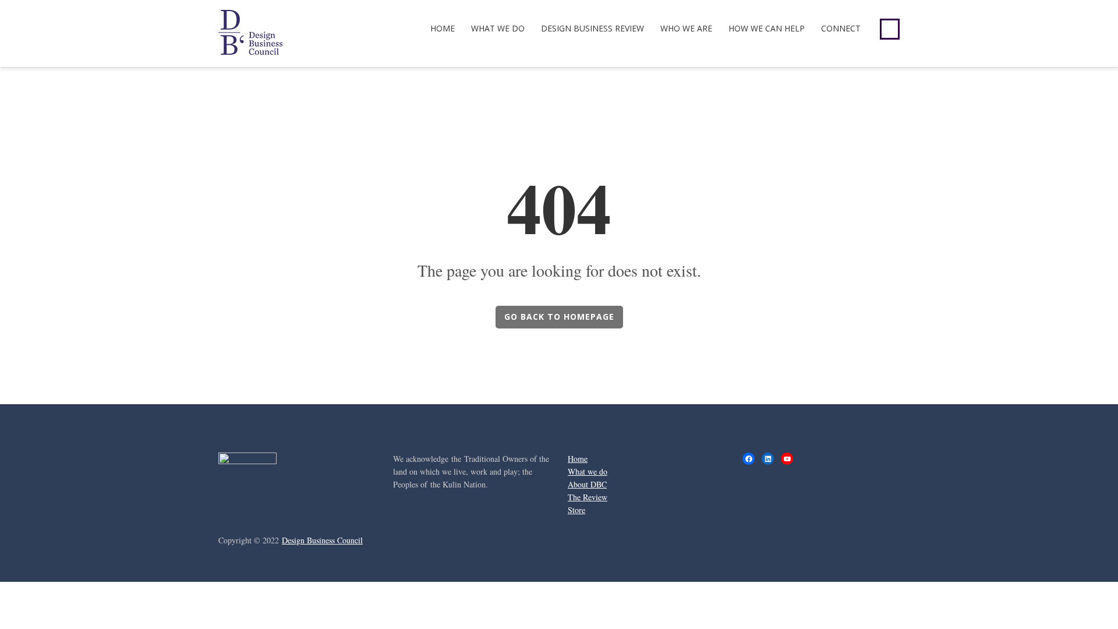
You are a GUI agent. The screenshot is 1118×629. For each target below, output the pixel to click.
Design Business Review (592, 28)
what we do (498, 28)
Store (576, 509)
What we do (587, 471)
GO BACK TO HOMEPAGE (559, 316)
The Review (587, 497)
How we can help (766, 28)
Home (442, 28)
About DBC (587, 484)
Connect (841, 28)
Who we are (686, 28)
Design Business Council (322, 540)
